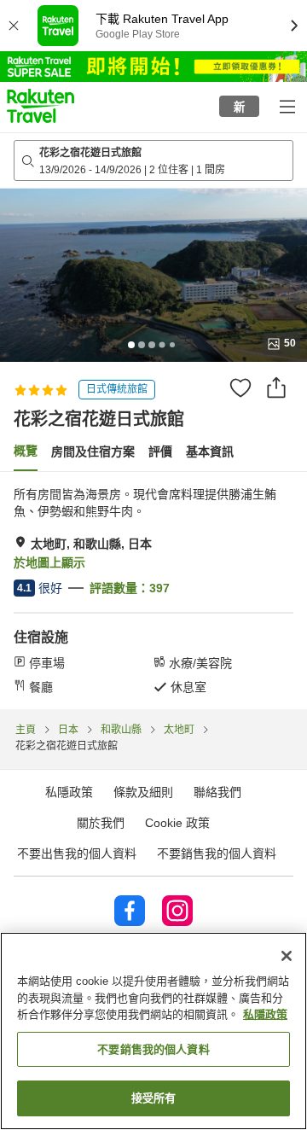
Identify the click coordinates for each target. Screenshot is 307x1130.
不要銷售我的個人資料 (216, 853)
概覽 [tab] (26, 450)
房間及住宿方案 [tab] (93, 451)
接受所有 (154, 1098)
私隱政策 (265, 1014)
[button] (40, 106)
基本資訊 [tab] (210, 451)
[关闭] (286, 956)
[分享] (276, 387)
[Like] (240, 387)
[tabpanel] (153, 590)
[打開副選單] (286, 105)
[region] (153, 1031)
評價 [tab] (160, 451)
